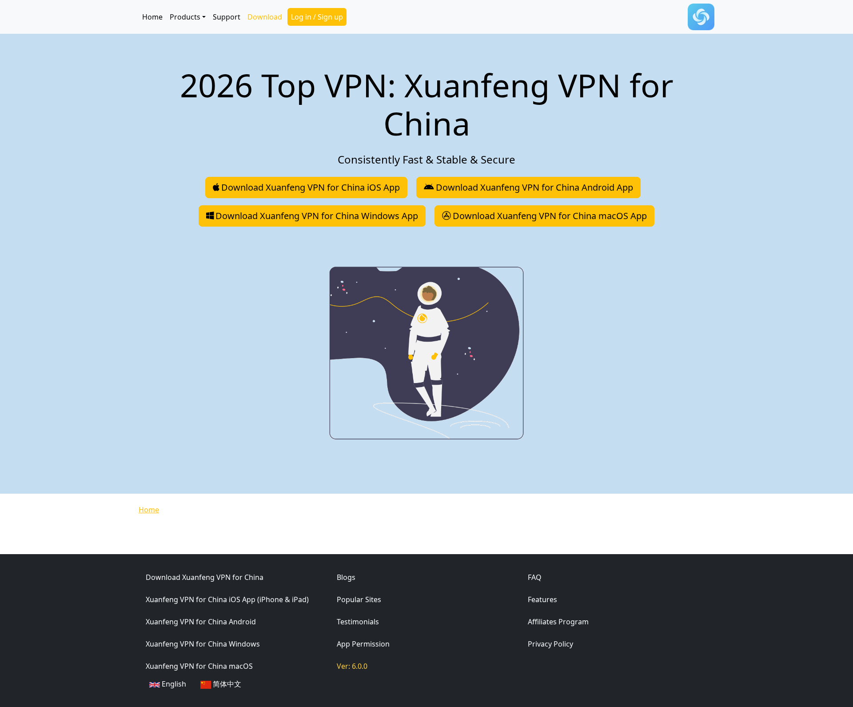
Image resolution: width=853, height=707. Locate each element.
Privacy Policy (550, 644)
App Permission (363, 644)
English (173, 684)
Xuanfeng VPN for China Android (201, 622)
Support (226, 17)
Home (152, 17)
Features (542, 599)
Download (264, 17)
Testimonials (358, 622)
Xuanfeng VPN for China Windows (203, 644)
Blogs (346, 577)
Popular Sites (359, 599)
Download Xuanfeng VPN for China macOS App (550, 216)
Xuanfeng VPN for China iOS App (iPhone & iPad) (227, 599)
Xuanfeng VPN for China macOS (199, 666)
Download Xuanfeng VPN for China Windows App (316, 216)
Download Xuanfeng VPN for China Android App (534, 187)
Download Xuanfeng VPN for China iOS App (310, 187)
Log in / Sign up (317, 17)
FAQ (535, 577)
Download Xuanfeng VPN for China (204, 577)
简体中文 (226, 684)
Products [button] (185, 17)
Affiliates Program (558, 622)
